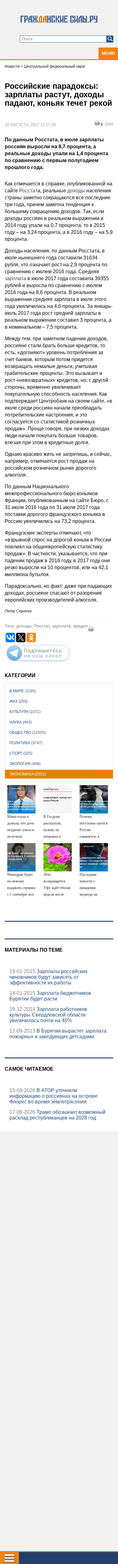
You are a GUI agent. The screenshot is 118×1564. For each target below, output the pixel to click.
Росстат (27, 190)
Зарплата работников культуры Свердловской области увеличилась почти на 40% (48, 1014)
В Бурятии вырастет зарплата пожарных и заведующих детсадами (57, 1033)
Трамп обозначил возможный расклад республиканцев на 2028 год (57, 1114)
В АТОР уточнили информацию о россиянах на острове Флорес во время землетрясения (53, 1096)
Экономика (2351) (27, 774)
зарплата (15, 278)
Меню (108, 53)
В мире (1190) (22, 691)
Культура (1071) (25, 712)
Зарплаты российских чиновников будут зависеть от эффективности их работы (48, 977)
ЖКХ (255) (18, 701)
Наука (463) (20, 722)
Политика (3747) (25, 743)
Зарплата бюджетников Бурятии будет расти (50, 995)
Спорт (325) (20, 753)
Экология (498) (25, 764)
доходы (76, 190)
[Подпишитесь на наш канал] (38, 662)
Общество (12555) (27, 732)
